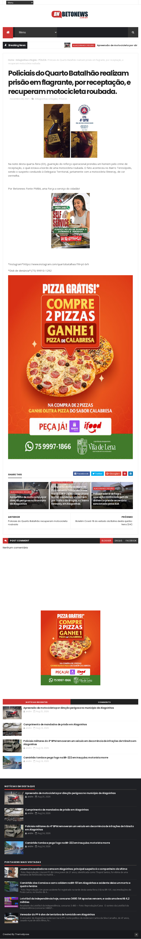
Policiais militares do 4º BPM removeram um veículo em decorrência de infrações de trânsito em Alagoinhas (79, 742)
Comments (104, 702)
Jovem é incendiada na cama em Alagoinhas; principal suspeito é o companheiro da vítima (73, 869)
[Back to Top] (136, 935)
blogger (106, 540)
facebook (131, 540)
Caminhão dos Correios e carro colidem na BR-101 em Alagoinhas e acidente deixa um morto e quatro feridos (75, 884)
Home (11, 60)
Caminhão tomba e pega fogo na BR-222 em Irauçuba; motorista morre (65, 757)
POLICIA (42, 60)
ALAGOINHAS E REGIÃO (68, 45)
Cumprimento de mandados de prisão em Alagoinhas (55, 724)
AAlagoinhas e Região (26, 60)
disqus (118, 540)
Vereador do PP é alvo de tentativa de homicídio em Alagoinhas (57, 914)
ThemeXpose (22, 934)
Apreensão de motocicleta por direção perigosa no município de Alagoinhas (28, 500)
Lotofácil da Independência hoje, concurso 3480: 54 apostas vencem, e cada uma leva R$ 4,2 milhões (74, 900)
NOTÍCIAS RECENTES (37, 702)
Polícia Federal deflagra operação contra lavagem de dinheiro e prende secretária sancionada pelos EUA (110, 499)
